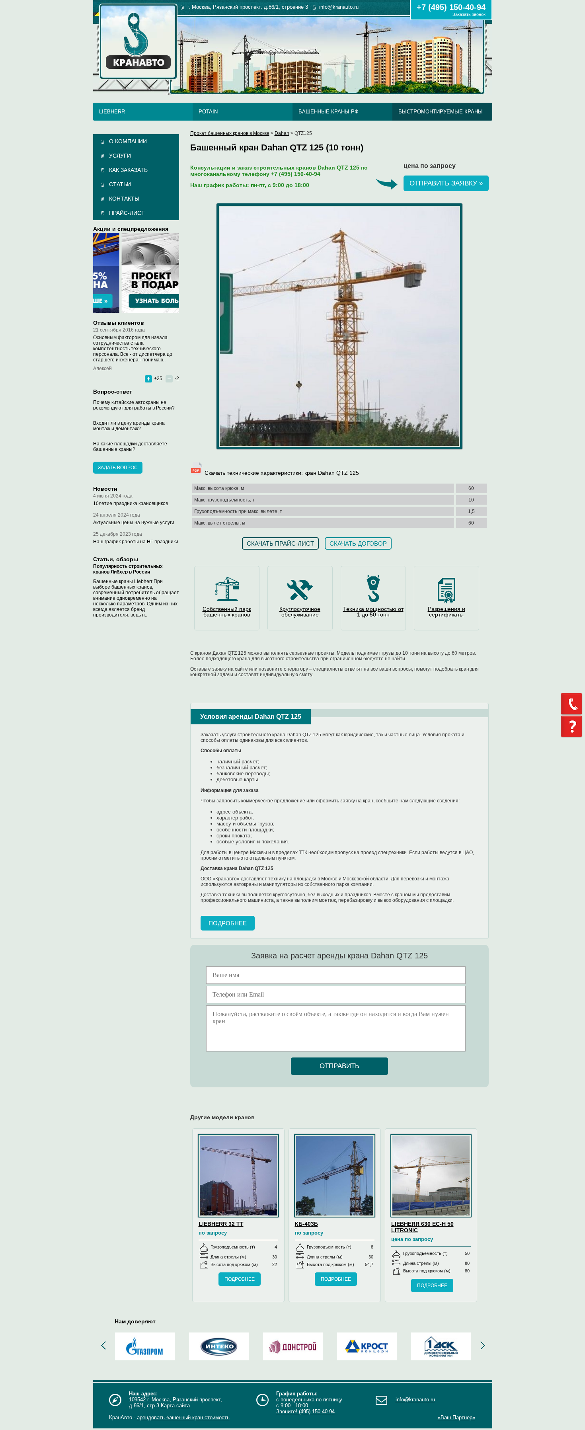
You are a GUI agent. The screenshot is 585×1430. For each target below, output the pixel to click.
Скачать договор (358, 543)
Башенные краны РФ (328, 112)
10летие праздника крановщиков (130, 503)
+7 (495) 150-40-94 (451, 7)
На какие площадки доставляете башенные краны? (130, 446)
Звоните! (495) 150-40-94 (305, 1411)
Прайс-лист (127, 213)
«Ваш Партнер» (456, 1417)
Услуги (120, 155)
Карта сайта (175, 1406)
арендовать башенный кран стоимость (183, 1417)
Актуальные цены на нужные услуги (133, 522)
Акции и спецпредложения (130, 229)
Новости (105, 489)
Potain (208, 112)
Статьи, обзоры (115, 559)
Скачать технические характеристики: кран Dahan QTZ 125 (281, 473)
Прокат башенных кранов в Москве (229, 133)
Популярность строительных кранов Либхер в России (128, 569)
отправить (339, 1066)
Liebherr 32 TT (221, 1224)
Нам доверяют (135, 1321)
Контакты (124, 198)
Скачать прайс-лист (280, 543)
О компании (128, 141)
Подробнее (228, 923)
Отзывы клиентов (118, 323)
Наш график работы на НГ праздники (135, 541)
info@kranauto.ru (415, 1400)
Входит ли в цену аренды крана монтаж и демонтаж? (129, 425)
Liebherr (112, 112)
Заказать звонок (469, 14)
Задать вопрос (118, 467)
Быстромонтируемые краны (440, 112)
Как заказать (128, 170)
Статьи (120, 184)
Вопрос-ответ (112, 391)
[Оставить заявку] (573, 726)
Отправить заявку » (446, 183)
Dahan (282, 133)
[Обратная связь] (573, 704)
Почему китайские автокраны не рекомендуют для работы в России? (134, 405)
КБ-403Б (306, 1224)
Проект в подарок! (136, 273)
